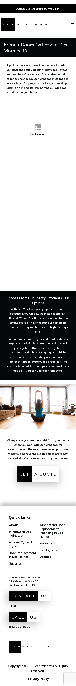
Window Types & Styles (21, 544)
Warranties (47, 543)
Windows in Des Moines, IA (20, 533)
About (13, 525)
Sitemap (45, 556)
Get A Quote (48, 550)
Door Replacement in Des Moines (22, 554)
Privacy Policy (38, 678)
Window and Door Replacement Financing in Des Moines (52, 531)
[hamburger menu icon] (72, 24)
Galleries (15, 563)
